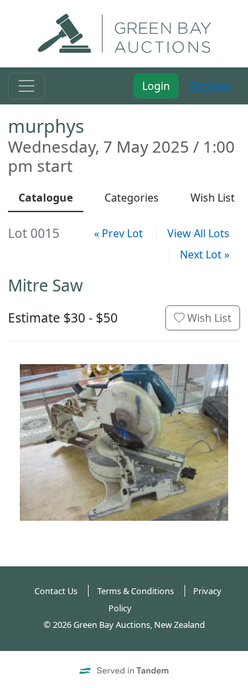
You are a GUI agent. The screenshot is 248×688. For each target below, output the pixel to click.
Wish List (208, 318)
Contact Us (55, 591)
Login (156, 86)
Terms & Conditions (135, 591)
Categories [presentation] (131, 197)
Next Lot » (204, 254)
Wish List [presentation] (212, 197)
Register (210, 86)
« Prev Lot (118, 233)
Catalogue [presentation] (46, 197)
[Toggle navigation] (26, 86)
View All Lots (198, 233)
